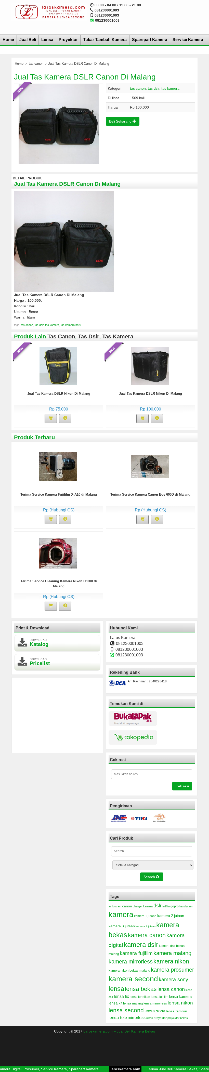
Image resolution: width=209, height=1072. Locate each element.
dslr (157, 905)
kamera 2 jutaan (170, 916)
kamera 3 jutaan (122, 926)
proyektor (160, 1018)
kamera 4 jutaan (145, 926)
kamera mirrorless (131, 961)
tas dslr (153, 88)
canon (127, 906)
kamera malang (172, 953)
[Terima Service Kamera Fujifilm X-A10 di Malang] (58, 466)
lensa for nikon (140, 996)
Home (8, 39)
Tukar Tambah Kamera (105, 39)
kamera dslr (141, 944)
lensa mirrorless (155, 1003)
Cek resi (182, 786)
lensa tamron (176, 1011)
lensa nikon (180, 1002)
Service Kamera (188, 39)
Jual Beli (27, 39)
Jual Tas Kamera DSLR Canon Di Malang (85, 77)
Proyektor (68, 39)
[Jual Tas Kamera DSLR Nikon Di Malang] (58, 365)
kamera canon (147, 935)
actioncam (115, 906)
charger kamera (143, 906)
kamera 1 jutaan (145, 916)
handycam (185, 906)
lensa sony (155, 1011)
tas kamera (170, 88)
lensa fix (121, 996)
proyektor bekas (177, 1018)
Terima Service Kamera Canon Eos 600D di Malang (150, 494)
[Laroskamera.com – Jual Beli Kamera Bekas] (49, 12)
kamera (121, 914)
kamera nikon (171, 961)
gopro (175, 906)
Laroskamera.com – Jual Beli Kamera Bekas (119, 1031)
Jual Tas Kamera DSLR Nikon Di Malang (58, 393)
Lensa (47, 39)
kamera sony (173, 979)
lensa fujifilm (159, 997)
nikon (149, 1018)
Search (149, 877)
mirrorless (137, 1017)
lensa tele (118, 1017)
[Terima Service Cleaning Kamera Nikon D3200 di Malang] (58, 553)
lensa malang (133, 1003)
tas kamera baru (71, 324)
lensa (116, 988)
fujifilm (166, 906)
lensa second (126, 1010)
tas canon (36, 63)
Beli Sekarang (121, 121)
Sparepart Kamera (149, 39)
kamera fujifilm (136, 953)
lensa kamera (180, 997)
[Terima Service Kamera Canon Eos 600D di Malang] (150, 466)
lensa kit (115, 1003)
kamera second (133, 979)
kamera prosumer (172, 970)
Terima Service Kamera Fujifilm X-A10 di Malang (58, 494)
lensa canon (171, 989)
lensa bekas (141, 989)
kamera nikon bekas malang (129, 970)
